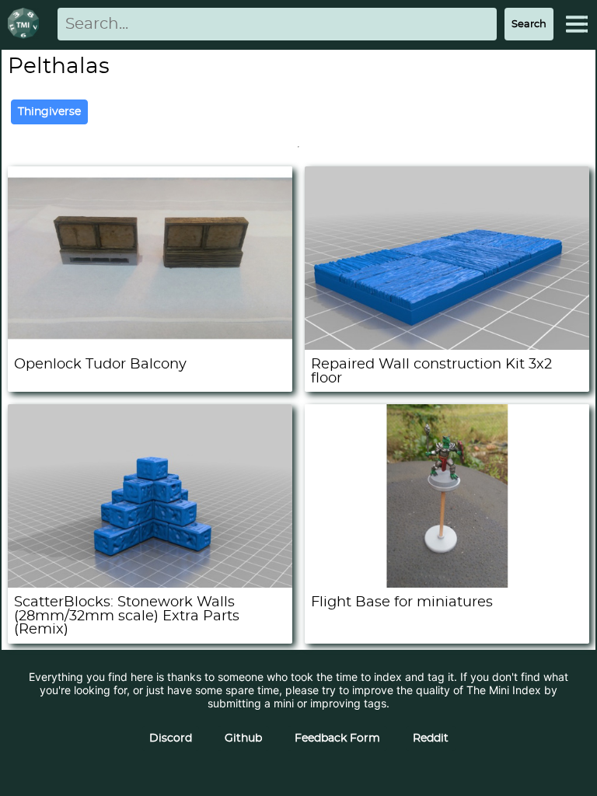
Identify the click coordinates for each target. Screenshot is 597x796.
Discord (170, 738)
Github (243, 738)
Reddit (431, 738)
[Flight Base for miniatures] (447, 583)
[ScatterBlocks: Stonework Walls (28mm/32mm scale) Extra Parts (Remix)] (150, 583)
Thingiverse (49, 111)
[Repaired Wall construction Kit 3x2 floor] (447, 345)
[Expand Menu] (577, 24)
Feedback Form (337, 738)
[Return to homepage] (26, 24)
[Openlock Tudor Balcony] (150, 345)
